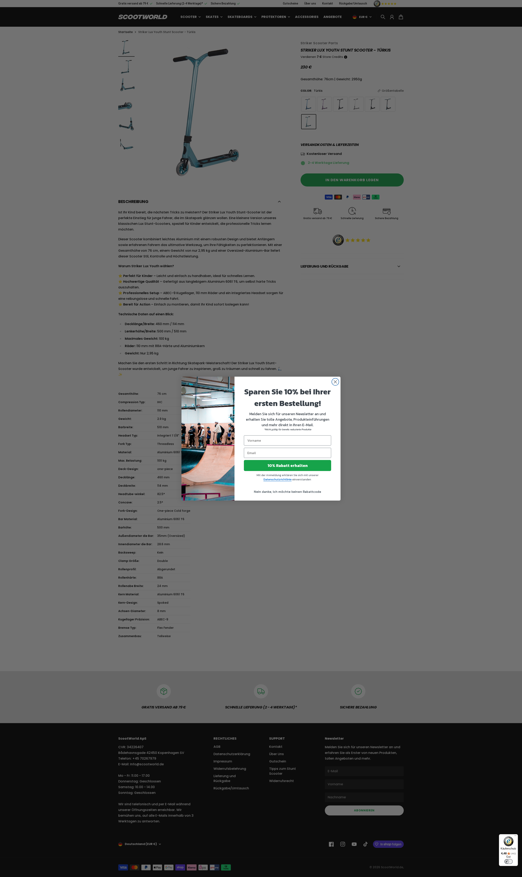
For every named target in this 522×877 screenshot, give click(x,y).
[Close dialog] (335, 381)
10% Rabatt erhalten (288, 465)
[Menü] (515, 836)
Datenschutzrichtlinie (277, 479)
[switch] (508, 861)
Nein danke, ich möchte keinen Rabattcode (287, 491)
